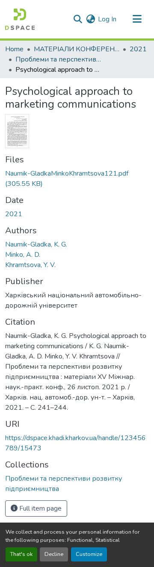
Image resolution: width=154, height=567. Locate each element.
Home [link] (14, 49)
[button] (20, 19)
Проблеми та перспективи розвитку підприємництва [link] (58, 59)
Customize (89, 554)
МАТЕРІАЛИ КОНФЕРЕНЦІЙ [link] (76, 49)
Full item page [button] (40, 508)
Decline (53, 554)
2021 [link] (138, 49)
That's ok (21, 554)
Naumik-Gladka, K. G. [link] (36, 244)
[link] (77, 178)
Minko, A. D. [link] (22, 254)
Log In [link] (107, 19)
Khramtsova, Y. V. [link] (30, 265)
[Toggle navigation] (137, 19)
